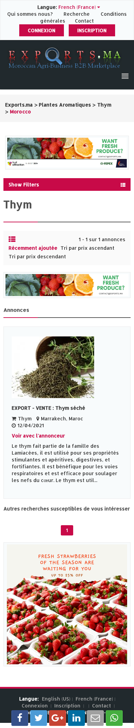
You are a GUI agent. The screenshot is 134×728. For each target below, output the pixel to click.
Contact (84, 21)
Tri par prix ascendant (87, 248)
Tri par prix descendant (37, 256)
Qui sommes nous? (30, 14)
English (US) (56, 699)
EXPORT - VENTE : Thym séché (48, 408)
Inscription (92, 30)
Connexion (41, 30)
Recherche (76, 14)
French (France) (94, 699)
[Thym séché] (67, 367)
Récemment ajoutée (33, 248)
